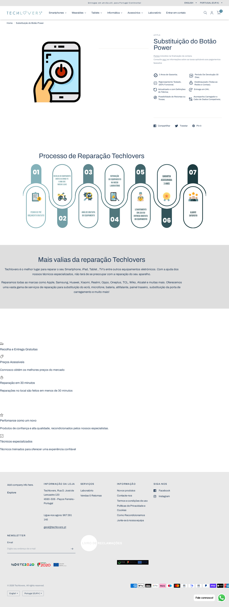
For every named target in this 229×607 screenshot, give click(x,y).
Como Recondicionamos (131, 515)
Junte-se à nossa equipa (130, 520)
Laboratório (86, 490)
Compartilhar (164, 126)
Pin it (198, 126)
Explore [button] (11, 492)
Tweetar (183, 126)
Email (10, 542)
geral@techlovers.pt (55, 527)
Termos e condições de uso (132, 500)
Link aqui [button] (85, 536)
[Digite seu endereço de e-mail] (72, 549)
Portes (157, 56)
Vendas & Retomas (91, 495)
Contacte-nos (124, 495)
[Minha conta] (212, 12)
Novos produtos (126, 490)
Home (10, 23)
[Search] (205, 12)
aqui (164, 59)
